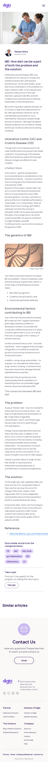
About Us (27, 729)
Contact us (38, 754)
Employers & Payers (10, 713)
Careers (27, 736)
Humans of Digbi (30, 713)
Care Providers (9, 717)
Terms (12, 754)
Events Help (28, 740)
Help (25, 744)
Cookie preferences (24, 754)
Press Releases (30, 732)
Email (24, 660)
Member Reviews (30, 717)
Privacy (6, 754)
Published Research (10, 732)
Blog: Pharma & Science (12, 729)
